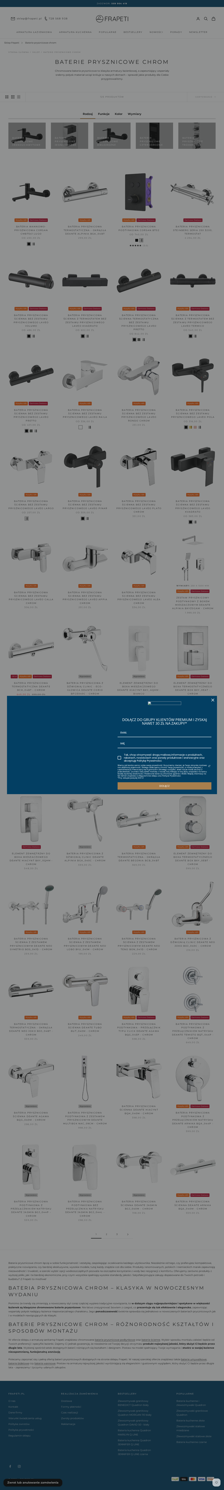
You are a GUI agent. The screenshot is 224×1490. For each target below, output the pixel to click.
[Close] (213, 700)
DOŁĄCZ (164, 786)
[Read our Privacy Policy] (209, 766)
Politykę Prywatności (149, 760)
